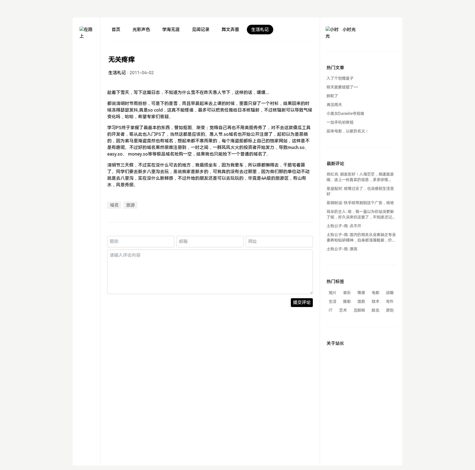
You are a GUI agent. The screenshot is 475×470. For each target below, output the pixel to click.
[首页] (86, 52)
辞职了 (332, 96)
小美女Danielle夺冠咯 (345, 113)
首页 (116, 29)
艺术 (343, 310)
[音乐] (86, 81)
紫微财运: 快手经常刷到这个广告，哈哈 (360, 203)
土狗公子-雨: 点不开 (344, 226)
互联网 (359, 310)
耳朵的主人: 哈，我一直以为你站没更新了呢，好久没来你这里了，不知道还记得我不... (361, 214)
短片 (332, 293)
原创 (390, 310)
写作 (390, 301)
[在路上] (86, 33)
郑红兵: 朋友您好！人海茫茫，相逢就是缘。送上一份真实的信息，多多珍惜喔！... (360, 177)
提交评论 (302, 302)
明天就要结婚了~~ (342, 87)
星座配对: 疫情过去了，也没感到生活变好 (360, 191)
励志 (375, 310)
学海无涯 (171, 29)
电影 (375, 293)
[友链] (86, 71)
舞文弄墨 (230, 29)
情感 (361, 293)
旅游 (130, 205)
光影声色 (141, 29)
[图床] (86, 62)
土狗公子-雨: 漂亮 (342, 249)
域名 (114, 205)
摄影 (347, 301)
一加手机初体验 (340, 122)
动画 (390, 293)
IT (331, 310)
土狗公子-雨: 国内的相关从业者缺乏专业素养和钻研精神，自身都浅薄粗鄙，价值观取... (361, 238)
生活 (332, 301)
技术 (375, 301)
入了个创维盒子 (340, 78)
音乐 (347, 293)
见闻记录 (200, 29)
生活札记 (260, 29)
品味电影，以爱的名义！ (348, 131)
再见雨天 (334, 105)
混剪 (361, 301)
